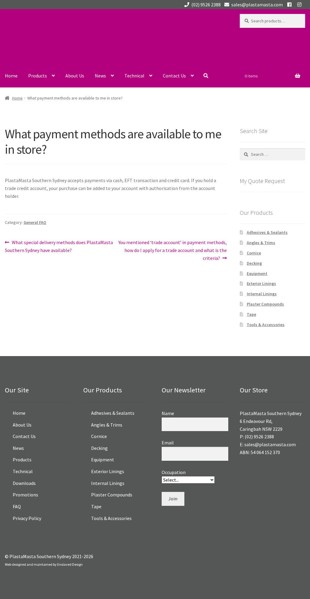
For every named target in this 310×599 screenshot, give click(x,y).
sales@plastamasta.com (257, 5)
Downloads (24, 483)
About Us (74, 76)
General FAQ (35, 222)
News (100, 76)
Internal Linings (262, 293)
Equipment (257, 273)
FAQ (17, 506)
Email (168, 443)
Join (172, 499)
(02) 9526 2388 (206, 5)
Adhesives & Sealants (267, 232)
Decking (254, 263)
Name (168, 413)
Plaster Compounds (265, 304)
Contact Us (174, 76)
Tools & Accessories (266, 324)
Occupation (174, 472)
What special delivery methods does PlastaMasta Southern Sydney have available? (59, 246)
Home (11, 76)
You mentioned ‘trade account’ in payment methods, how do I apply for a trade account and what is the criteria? (172, 250)
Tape (251, 314)
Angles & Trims (261, 242)
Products (37, 76)
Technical (134, 76)
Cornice (254, 253)
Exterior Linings (261, 283)
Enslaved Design (70, 564)
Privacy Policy (27, 518)
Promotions (25, 495)
